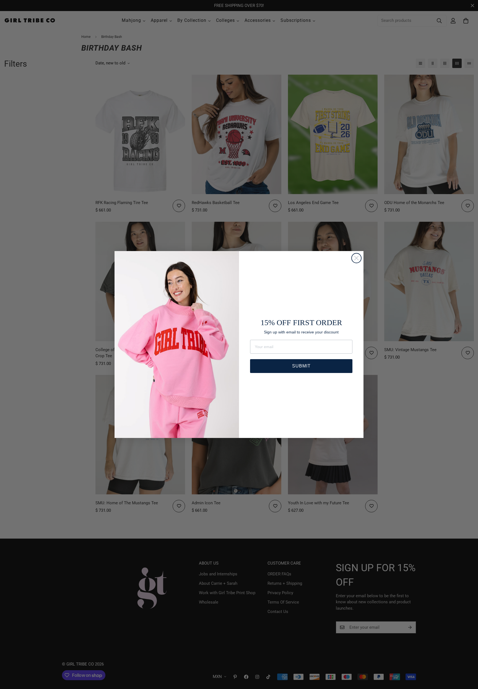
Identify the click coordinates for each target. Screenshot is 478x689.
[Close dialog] (356, 258)
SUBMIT (301, 366)
